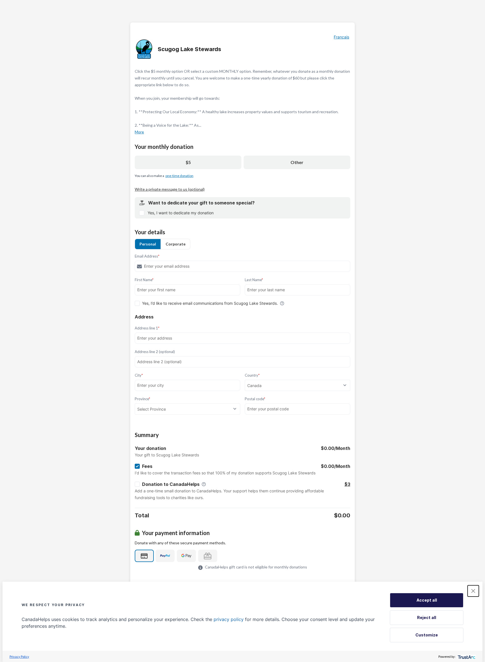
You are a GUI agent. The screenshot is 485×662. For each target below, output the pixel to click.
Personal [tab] (147, 244)
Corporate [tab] (176, 244)
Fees (147, 466)
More (139, 131)
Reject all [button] (426, 617)
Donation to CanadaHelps (171, 484)
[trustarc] (466, 656)
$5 (188, 162)
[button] (473, 591)
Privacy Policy (19, 656)
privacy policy (229, 619)
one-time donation (179, 176)
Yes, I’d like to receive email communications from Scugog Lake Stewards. (210, 303)
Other (296, 162)
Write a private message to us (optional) (170, 189)
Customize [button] (426, 635)
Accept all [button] (427, 600)
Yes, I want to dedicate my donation (181, 212)
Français (341, 37)
